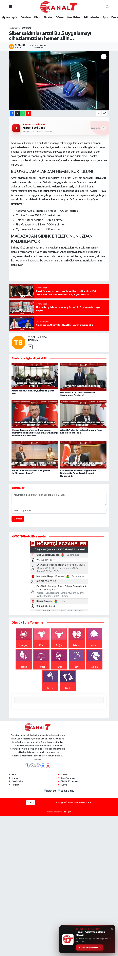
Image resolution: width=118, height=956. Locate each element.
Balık (67, 688)
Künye (64, 785)
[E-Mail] (30, 347)
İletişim (15, 785)
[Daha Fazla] (28, 113)
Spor (105, 17)
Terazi (41, 667)
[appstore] (50, 791)
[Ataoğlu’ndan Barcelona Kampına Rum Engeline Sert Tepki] (83, 414)
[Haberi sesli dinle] (16, 128)
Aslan (94, 645)
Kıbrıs (37, 17)
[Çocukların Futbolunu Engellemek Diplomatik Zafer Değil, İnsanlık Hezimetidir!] (83, 454)
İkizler (76, 645)
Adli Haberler (91, 17)
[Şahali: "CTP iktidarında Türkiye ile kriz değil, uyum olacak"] (35, 454)
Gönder (18, 519)
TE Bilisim (33, 340)
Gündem (25, 17)
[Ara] (107, 7)
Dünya (59, 17)
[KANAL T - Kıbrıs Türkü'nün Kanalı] (58, 6)
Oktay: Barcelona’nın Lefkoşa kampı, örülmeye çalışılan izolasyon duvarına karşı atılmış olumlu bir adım (35, 433)
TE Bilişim (66, 812)
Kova (50, 688)
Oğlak (94, 667)
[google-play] (66, 791)
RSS (32, 803)
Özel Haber (73, 17)
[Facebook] (27, 765)
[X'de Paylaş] (17, 113)
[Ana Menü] (10, 7)
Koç (41, 645)
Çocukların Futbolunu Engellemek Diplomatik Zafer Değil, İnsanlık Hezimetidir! (78, 473)
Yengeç (24, 645)
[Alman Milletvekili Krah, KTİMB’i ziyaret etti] (35, 375)
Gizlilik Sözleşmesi (70, 781)
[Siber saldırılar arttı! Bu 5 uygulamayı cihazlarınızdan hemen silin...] (59, 80)
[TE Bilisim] (18, 342)
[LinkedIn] (42, 765)
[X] (32, 765)
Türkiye (48, 17)
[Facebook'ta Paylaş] (12, 113)
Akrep (59, 667)
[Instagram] (37, 765)
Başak (23, 667)
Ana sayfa (11, 17)
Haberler (13, 28)
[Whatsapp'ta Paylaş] (22, 113)
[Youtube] (48, 765)
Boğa (59, 645)
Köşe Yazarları (68, 778)
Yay (77, 667)
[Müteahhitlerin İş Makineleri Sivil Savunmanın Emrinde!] (83, 376)
